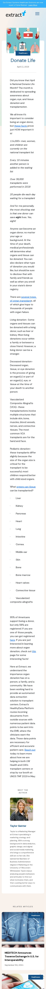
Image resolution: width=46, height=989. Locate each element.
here (12, 639)
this (34, 651)
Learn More (32, 5)
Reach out (30, 749)
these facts (20, 125)
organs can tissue (26, 486)
